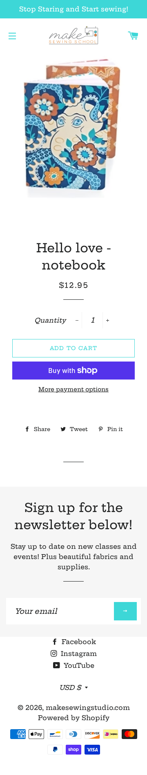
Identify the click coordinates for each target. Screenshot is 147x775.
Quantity (50, 320)
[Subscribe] (125, 611)
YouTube (78, 665)
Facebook (78, 642)
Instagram (78, 653)
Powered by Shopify (73, 718)
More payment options (73, 389)
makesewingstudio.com (88, 707)
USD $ (70, 687)
